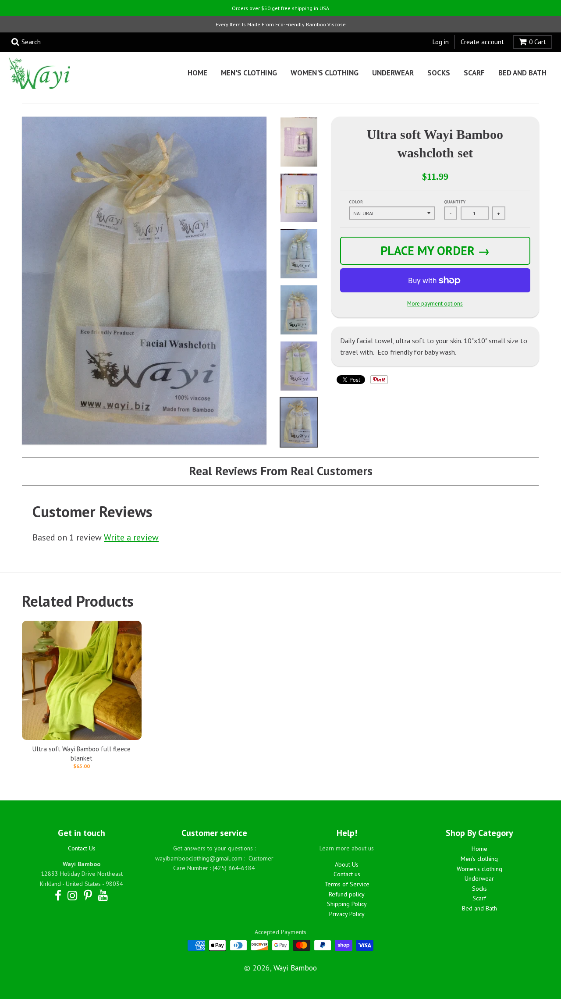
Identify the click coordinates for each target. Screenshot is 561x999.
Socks (479, 888)
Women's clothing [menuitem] (325, 73)
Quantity (454, 202)
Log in (441, 42)
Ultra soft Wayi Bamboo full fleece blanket (81, 753)
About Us (347, 864)
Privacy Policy (347, 914)
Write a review (131, 537)
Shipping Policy (347, 904)
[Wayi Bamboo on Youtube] (103, 895)
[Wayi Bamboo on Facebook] (58, 895)
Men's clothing (479, 859)
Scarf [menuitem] (474, 73)
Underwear (479, 878)
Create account (482, 42)
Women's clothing (479, 869)
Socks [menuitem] (438, 73)
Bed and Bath (479, 908)
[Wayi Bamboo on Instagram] (72, 895)
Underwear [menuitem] (393, 73)
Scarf (479, 898)
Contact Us (82, 848)
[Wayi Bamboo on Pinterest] (88, 895)
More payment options (435, 303)
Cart (537, 42)
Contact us (347, 874)
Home (479, 849)
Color (356, 202)
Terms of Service (346, 884)
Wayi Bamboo (295, 968)
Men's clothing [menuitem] (249, 73)
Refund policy (347, 894)
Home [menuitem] (197, 73)
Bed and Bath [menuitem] (522, 73)
